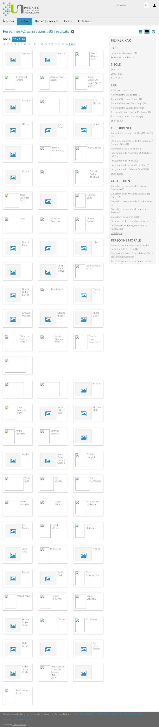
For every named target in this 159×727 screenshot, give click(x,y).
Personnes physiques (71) (124, 53)
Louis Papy (55, 549)
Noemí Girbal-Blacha (25, 292)
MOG (57, 342)
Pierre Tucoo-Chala (25, 669)
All (73, 44)
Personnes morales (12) (122, 57)
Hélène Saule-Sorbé (25, 622)
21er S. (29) (116, 78)
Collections (84, 21)
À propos (8, 21)
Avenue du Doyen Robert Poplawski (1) (131, 112)
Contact (7, 719)
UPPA (53, 678)
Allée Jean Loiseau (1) (121, 90)
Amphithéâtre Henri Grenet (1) (126, 99)
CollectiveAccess (19, 725)
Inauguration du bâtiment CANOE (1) (130, 169)
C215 (22, 342)
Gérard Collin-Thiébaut (94, 174)
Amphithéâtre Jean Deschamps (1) (128, 103)
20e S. (17, 39)
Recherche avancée (46, 21)
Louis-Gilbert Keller (60, 410)
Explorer (24, 21)
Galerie (68, 21)
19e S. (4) (115, 69)
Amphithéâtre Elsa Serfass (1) (125, 95)
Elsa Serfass (91, 619)
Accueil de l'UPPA (84, 714)
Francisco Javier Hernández (93, 339)
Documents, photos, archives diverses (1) (131, 221)
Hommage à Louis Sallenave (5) (126, 149)
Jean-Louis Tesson (96, 646)
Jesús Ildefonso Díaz (24, 198)
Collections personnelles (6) (125, 217)
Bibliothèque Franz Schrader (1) (127, 116)
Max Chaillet (94, 148)
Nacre (93, 59)
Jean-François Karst (21, 410)
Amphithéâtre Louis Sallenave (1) (127, 108)
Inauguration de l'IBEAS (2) (124, 161)
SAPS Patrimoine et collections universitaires (120, 714)
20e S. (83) (116, 74)
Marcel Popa (23, 596)
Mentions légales (24, 719)
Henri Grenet (57, 289)
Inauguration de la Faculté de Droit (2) (130, 165)
